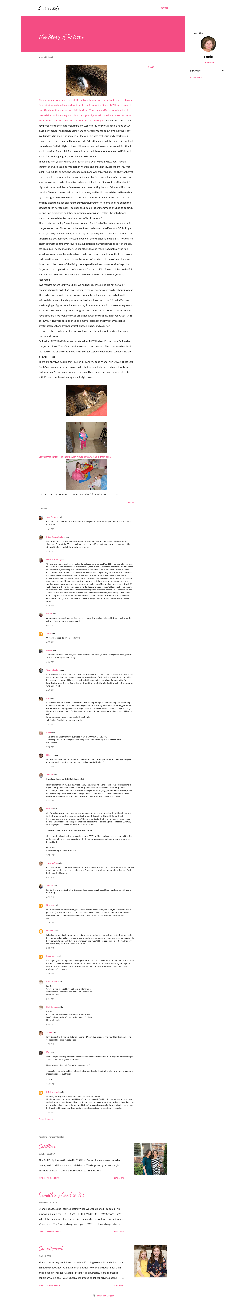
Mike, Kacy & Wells (54, 537)
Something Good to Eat (62, 1194)
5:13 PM (50, 800)
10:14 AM (50, 855)
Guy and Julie (52, 670)
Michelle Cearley (53, 559)
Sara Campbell (52, 517)
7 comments (53, 1178)
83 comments (53, 1285)
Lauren (49, 613)
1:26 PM (50, 922)
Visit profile (208, 62)
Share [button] (151, 67)
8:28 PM (50, 948)
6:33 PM (50, 877)
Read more (119, 1178)
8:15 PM (50, 973)
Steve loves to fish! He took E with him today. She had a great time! (75, 456)
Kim (48, 698)
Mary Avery (51, 956)
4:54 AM (50, 529)
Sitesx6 (49, 808)
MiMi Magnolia (53, 1092)
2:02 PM (50, 1044)
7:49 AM (50, 724)
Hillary (49, 755)
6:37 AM (50, 642)
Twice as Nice (52, 863)
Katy (48, 1052)
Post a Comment (46, 1119)
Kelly (48, 732)
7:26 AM (50, 1112)
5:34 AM (50, 605)
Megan (49, 650)
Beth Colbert (52, 981)
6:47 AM (50, 690)
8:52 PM (50, 897)
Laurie (208, 57)
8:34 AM (50, 999)
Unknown (50, 905)
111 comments (54, 1231)
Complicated (51, 1248)
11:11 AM (50, 1084)
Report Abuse (196, 77)
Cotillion (47, 1146)
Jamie (48, 633)
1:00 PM (50, 766)
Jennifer (50, 774)
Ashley (49, 1032)
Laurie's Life (48, 8)
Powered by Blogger (104, 1296)
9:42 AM (50, 747)
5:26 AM (50, 551)
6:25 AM (50, 625)
